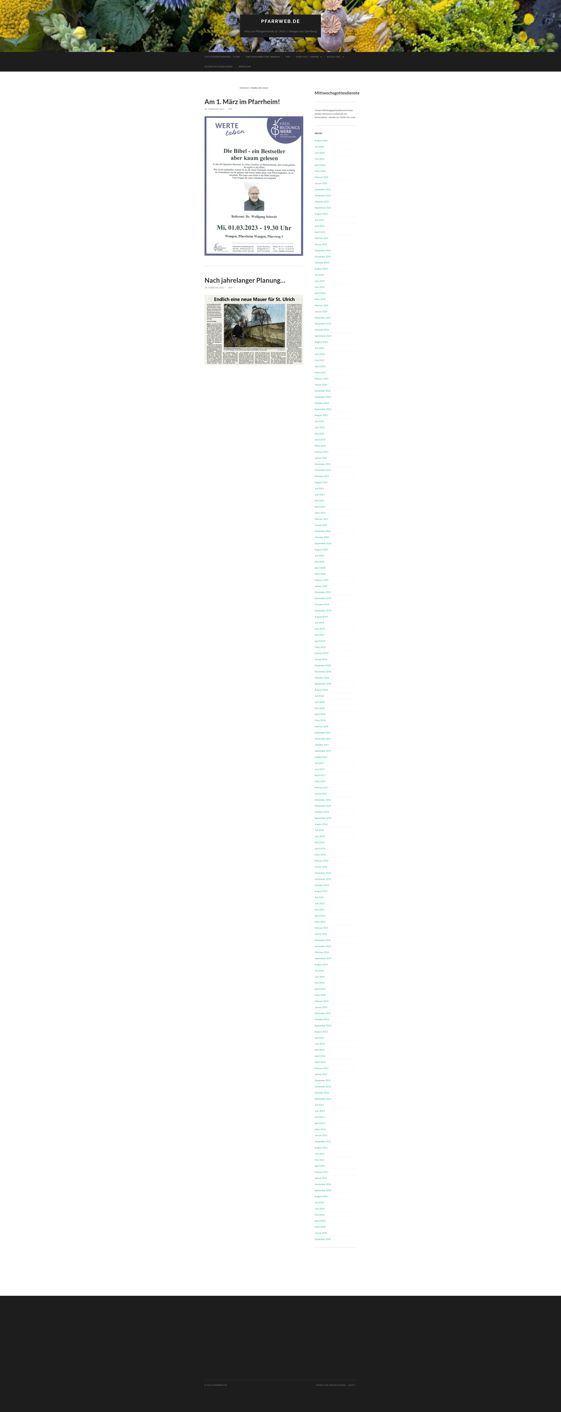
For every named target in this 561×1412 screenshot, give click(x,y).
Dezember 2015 (323, 872)
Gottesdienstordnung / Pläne (222, 57)
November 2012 (323, 1086)
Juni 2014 (320, 976)
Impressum (245, 66)
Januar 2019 (321, 659)
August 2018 (321, 689)
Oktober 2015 (322, 885)
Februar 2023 (321, 378)
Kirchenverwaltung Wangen (263, 57)
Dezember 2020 (323, 531)
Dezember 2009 (323, 1239)
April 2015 (320, 915)
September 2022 (323, 409)
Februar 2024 (321, 305)
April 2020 (320, 567)
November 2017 (323, 738)
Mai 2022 (319, 433)
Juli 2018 (319, 695)
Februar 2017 (321, 787)
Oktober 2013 (322, 1019)
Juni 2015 (320, 903)
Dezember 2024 (323, 250)
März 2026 (320, 171)
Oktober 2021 (322, 476)
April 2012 (320, 1123)
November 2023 (323, 323)
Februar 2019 (321, 653)
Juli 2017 (319, 763)
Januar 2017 (321, 793)
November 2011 (323, 1141)
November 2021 (323, 470)
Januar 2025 (321, 244)
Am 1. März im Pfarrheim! (242, 102)
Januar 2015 (321, 933)
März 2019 (320, 647)
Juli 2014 (319, 970)
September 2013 (323, 1025)
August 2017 (321, 757)
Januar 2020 (321, 586)
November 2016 (323, 805)
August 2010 (321, 1196)
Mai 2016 (319, 842)
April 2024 (320, 293)
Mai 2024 (319, 287)
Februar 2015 (321, 927)
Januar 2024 (321, 311)
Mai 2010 (319, 1214)
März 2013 (320, 1062)
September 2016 (323, 818)
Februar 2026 (321, 177)
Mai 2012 (319, 1117)
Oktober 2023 (322, 329)
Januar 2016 (321, 866)
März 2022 (320, 445)
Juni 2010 (320, 1208)
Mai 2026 (319, 158)
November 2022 (323, 396)
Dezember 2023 (323, 317)
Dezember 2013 (323, 1013)
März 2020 (320, 573)
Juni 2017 (320, 769)
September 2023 (323, 335)
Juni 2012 (320, 1110)
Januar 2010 (321, 1233)
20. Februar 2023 (214, 109)
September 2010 (323, 1190)
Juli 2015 (319, 897)
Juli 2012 (319, 1104)
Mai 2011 (319, 1159)
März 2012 (320, 1129)
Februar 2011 (321, 1171)
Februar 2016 (321, 860)
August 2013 (321, 1031)
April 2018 (320, 714)
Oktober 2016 (322, 811)
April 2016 (320, 848)
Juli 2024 (319, 274)
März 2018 (320, 720)
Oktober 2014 (322, 952)
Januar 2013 (321, 1074)
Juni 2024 (320, 280)
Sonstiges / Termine (307, 57)
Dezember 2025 (323, 189)
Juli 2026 (319, 146)
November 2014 (323, 946)
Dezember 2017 (323, 732)
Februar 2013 (321, 1068)
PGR (288, 57)
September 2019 (323, 610)
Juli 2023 (319, 348)
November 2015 (323, 879)
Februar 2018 (321, 726)
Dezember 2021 (323, 464)
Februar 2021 (321, 518)
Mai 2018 (319, 708)
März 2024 (320, 299)
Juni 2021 (320, 494)
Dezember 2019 (323, 592)
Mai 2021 (319, 500)
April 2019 (320, 641)
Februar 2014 (321, 1001)
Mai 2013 (319, 1049)
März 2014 (320, 995)
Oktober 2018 (322, 677)
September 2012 (323, 1098)
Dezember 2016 (323, 799)
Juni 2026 (320, 152)
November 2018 (323, 671)
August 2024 (321, 268)
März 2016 (320, 854)
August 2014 (321, 964)
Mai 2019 (319, 634)
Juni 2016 (320, 836)
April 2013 (320, 1056)
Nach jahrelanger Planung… (245, 280)
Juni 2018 (320, 702)
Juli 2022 (319, 421)
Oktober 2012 (322, 1092)
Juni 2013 (320, 1043)
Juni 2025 (320, 226)
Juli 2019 (319, 622)
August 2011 (321, 1147)
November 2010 (323, 1184)
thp (230, 109)
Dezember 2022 (323, 390)
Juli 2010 (319, 1202)
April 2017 (320, 775)
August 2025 (321, 213)
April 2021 (320, 506)
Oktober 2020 (322, 537)
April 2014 (320, 988)
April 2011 (320, 1165)
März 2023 (320, 372)
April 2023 (320, 366)
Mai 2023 (319, 360)
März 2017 (320, 781)
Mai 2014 (319, 982)
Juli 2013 (319, 1037)
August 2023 (321, 342)
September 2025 (323, 207)
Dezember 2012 (323, 1080)
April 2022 (320, 439)
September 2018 (323, 683)
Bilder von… (334, 57)
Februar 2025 (321, 238)
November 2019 (323, 598)
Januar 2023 (321, 384)
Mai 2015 (319, 909)
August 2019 (321, 616)
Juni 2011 (320, 1153)
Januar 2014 (321, 1007)
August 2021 (321, 482)
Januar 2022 (321, 457)
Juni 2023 (320, 354)
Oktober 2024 (322, 262)
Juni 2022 (320, 427)
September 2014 (323, 958)
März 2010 (320, 1226)
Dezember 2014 (323, 940)
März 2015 (320, 921)
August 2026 (321, 140)
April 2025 (320, 232)
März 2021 (320, 512)
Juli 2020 (319, 555)
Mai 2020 (319, 561)
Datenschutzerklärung (219, 66)
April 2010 (320, 1220)
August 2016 (321, 824)
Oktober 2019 (322, 604)
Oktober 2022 (322, 403)
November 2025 (323, 195)
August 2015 (321, 891)
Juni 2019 (320, 628)
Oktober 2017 (322, 744)
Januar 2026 (321, 183)
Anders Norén (337, 1385)
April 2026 (320, 165)
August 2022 (321, 415)
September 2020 (323, 543)
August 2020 (321, 549)
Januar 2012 (321, 1135)
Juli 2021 (319, 488)
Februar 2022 (321, 451)
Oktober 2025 (322, 201)
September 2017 (323, 750)
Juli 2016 (319, 830)
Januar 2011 (321, 1178)
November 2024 (323, 256)
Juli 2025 (319, 219)
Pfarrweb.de (280, 21)
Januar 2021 (321, 525)
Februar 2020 (321, 580)
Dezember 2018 (323, 665)
